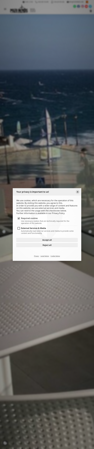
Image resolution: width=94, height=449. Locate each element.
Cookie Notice (55, 256)
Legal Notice (45, 256)
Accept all (47, 240)
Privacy (36, 256)
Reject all (47, 245)
